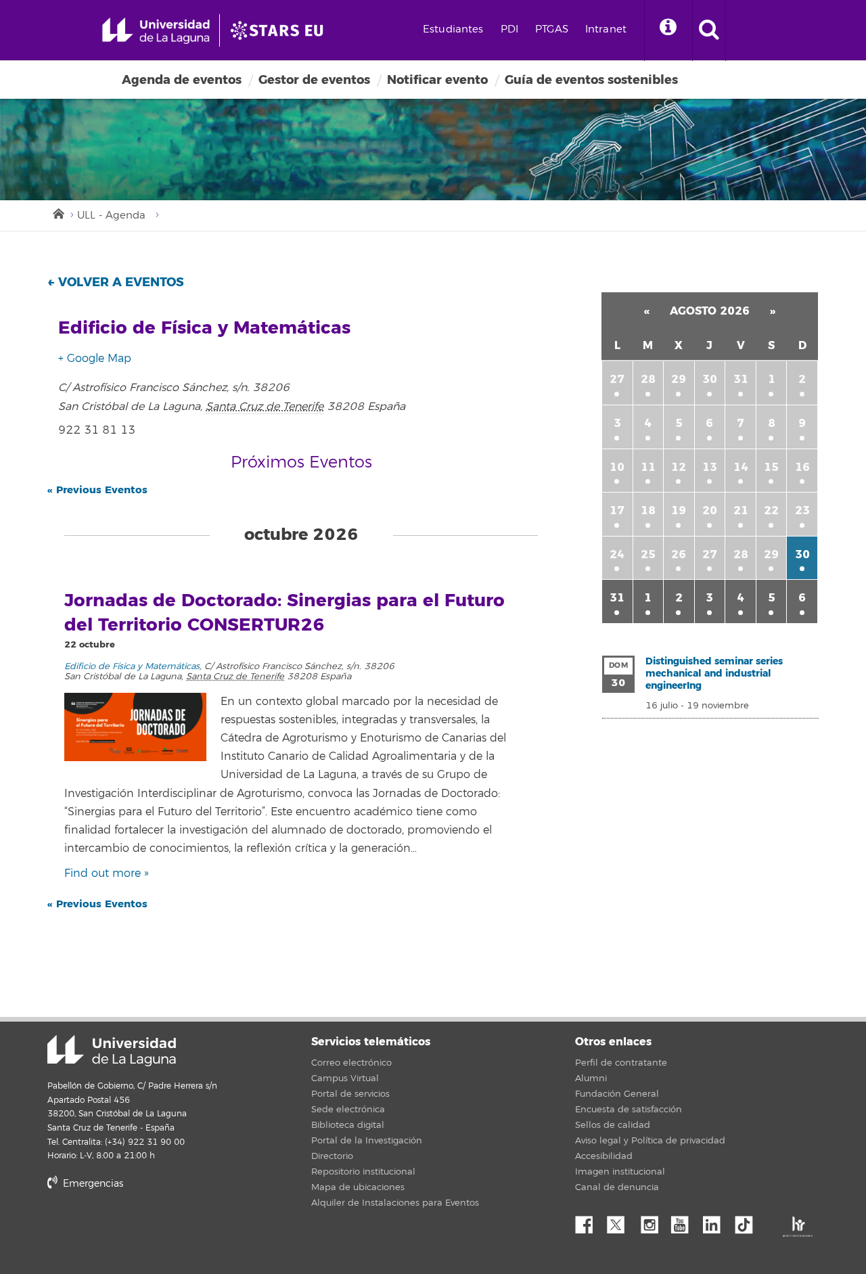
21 (740, 510)
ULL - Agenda (111, 215)
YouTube (684, 1221)
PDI (509, 29)
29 (678, 379)
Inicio (57, 212)
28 (648, 379)
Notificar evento (437, 80)
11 (648, 467)
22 (771, 510)
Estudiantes (453, 29)
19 (678, 510)
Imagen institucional (620, 1171)
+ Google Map (94, 358)
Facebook (589, 1221)
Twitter (621, 1221)
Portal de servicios (350, 1094)
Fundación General (617, 1094)
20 (709, 510)
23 (802, 510)
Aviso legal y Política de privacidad (650, 1140)
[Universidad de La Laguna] (281, 30)
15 (771, 467)
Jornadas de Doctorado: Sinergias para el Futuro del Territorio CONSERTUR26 (284, 613)
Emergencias (91, 1183)
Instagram (653, 1221)
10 (617, 467)
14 (740, 467)
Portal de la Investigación (366, 1140)
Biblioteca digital (347, 1125)
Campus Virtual (345, 1078)
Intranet (605, 29)
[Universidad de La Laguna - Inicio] (160, 30)
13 (709, 467)
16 (802, 467)
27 (617, 379)
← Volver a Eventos (115, 282)
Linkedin (716, 1221)
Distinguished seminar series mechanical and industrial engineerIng (714, 673)
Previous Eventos (97, 490)
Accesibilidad (604, 1156)
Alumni (591, 1078)
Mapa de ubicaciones (358, 1187)
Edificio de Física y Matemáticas (132, 666)
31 (740, 379)
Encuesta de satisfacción (628, 1109)
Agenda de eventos (182, 80)
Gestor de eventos (314, 80)
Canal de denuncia (617, 1187)
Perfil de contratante (621, 1062)
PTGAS (551, 29)
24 (617, 554)
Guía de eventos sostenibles (591, 80)
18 (648, 510)
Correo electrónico (351, 1062)
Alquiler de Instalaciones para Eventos (395, 1203)
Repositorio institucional (363, 1171)
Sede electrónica (348, 1109)
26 (678, 554)
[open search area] (709, 30)
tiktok (748, 1221)
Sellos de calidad (612, 1125)
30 (709, 379)
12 (678, 467)
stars (148, 1230)
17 (617, 510)
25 (648, 554)
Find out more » (106, 873)
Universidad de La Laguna (111, 1050)
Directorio (332, 1156)
